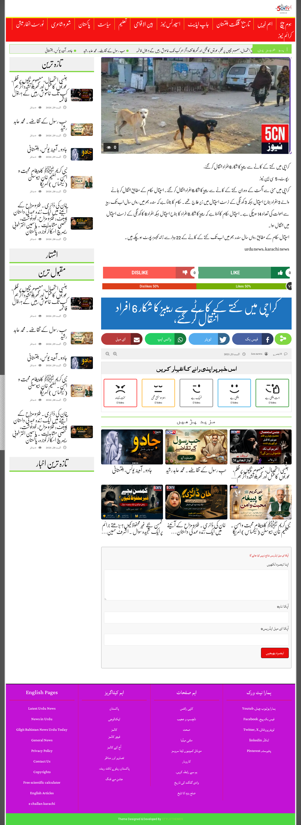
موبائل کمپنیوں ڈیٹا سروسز (186, 750)
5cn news (256, 354)
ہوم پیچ (286, 24)
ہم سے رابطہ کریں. (186, 772)
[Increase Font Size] (115, 354)
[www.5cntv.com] (283, 8)
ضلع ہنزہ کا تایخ (186, 793)
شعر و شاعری (61, 24)
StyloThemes (172, 819)
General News (41, 740)
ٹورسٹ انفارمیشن (30, 24)
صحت (186, 729)
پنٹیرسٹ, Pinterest (259, 750)
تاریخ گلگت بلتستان (233, 24)
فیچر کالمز (114, 736)
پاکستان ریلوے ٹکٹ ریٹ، (114, 768)
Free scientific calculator (41, 782)
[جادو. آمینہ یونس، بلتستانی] (82, 154)
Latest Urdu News (41, 708)
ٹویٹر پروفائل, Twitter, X (258, 729)
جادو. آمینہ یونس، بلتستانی (59, 50)
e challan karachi (42, 803)
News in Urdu (41, 719)
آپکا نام (283, 606)
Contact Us (41, 761)
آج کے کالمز (114, 747)
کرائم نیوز (285, 36)
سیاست (104, 24)
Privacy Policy (42, 750)
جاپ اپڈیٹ (198, 24)
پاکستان (84, 24)
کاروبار (186, 761)
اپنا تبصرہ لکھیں (278, 564)
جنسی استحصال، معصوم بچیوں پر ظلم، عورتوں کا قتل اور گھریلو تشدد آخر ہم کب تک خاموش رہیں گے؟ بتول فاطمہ (196, 50)
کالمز (114, 729)
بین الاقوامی (143, 24)
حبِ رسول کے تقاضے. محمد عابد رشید (104, 50)
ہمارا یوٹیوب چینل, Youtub (259, 708)
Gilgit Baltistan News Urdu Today (41, 729)
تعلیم (122, 24)
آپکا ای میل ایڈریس (275, 628)
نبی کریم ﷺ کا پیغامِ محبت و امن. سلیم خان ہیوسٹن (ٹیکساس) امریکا (42, 177)
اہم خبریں (265, 24)
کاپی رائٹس (186, 708)
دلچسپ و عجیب (186, 719)
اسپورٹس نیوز (170, 24)
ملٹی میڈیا (186, 740)
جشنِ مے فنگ (114, 779)
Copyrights (42, 772)
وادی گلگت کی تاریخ (186, 782)
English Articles (42, 793)
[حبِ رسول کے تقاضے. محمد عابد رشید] (82, 130)
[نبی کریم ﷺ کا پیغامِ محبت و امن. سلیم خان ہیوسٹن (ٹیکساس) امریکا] (82, 182)
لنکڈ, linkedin (259, 740)
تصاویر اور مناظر (114, 757)
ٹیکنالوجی (114, 719)
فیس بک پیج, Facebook (258, 719)
